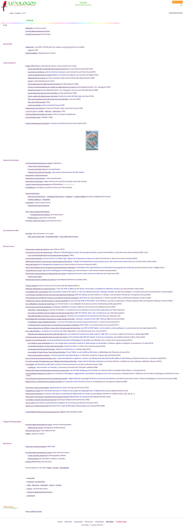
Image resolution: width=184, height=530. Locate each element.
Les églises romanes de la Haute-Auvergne (41, 400)
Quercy (51, 485)
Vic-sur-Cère (30, 403)
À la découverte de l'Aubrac (40, 215)
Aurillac (41, 111)
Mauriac (48, 111)
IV (131, 394)
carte (30, 50)
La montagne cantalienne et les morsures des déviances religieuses (50, 295)
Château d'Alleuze (34, 199)
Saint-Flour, (38, 310)
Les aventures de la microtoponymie (39, 252)
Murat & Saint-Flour (33, 431)
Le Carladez (30, 364)
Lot (54, 358)
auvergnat (30, 478)
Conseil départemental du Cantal (38, 31)
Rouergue (35, 485)
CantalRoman (31, 187)
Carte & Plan (7, 44)
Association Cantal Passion (35, 178)
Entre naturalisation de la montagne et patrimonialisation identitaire (50, 267)
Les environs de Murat (36, 72)
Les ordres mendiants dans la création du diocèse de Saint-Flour (51, 313)
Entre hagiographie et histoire (39, 355)
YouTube (29, 233)
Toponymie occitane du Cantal (37, 249)
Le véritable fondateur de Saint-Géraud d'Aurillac (45, 346)
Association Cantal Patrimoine (37, 175)
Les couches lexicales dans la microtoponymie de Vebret (48, 255)
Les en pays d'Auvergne (39, 343)
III (129, 394)
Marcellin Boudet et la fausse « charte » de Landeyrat (47, 316)
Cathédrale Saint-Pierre (55, 196)
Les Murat (31, 367)
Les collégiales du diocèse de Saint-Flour (40, 304)
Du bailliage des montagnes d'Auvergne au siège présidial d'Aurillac (50, 319)
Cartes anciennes (9, 63)
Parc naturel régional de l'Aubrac (38, 212)
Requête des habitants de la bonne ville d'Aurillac (45, 334)
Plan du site (89, 522)
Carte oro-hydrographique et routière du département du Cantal (51, 87)
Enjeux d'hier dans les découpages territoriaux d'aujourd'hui (48, 370)
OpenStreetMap (31, 53)
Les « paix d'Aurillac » (33, 331)
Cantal (30, 81)
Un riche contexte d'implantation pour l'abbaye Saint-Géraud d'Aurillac (51, 361)
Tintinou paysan (31, 286)
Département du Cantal (36, 78)
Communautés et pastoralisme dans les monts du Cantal (46, 337)
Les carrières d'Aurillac (34, 258)
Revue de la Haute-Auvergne (36, 446)
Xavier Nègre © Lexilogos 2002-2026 (92, 525)
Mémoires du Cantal (35, 428)
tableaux (69, 196)
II (147, 252)
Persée (55, 468)
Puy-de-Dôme (40, 482)
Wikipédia (29, 28)
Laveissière (30, 203)
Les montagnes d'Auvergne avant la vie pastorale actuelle (46, 378)
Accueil (60, 522)
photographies (33, 459)
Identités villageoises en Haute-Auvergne (40, 289)
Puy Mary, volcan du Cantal (35, 221)
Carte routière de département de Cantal (43, 96)
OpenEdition (64, 468)
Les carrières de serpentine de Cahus (39, 358)
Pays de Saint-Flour (33, 193)
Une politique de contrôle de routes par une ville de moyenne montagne (52, 298)
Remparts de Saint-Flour (37, 196)
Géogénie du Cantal (33, 391)
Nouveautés (78, 522)
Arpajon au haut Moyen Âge (36, 340)
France (12, 13)
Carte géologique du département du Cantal (44, 84)
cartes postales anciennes (37, 455)
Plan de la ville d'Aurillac (36, 102)
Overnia (29, 462)
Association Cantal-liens (34, 181)
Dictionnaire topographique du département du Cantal (46, 273)
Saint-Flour (57, 111)
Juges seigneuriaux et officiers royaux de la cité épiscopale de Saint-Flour (54, 328)
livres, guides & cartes (34, 511)
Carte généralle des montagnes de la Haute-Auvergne (47, 69)
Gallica (28, 66)
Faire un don (177, 2)
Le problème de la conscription (37, 292)
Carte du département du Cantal (40, 75)
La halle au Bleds (80, 196)
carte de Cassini (68, 47)
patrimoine (31, 496)
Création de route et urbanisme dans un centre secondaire (47, 301)
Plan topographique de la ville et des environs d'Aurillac (48, 99)
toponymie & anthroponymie (38, 205)
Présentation (99, 522)
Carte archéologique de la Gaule (37, 123)
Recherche (68, 522)
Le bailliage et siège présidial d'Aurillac (42, 322)
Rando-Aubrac (33, 218)
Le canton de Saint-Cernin (37, 169)
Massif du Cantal (34, 90)
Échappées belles (52, 237)
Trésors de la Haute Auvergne (39, 166)
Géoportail (30, 47)
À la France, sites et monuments (37, 388)
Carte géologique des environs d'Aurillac (42, 93)
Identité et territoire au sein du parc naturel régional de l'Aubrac (49, 261)
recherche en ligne (35, 277)
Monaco (85, 370)
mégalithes (46, 199)
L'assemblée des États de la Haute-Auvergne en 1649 (45, 412)
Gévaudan (44, 485)
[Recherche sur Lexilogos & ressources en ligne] (181, 5)
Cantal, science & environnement (38, 184)
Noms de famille (32, 264)
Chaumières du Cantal (34, 270)
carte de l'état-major (33, 117)
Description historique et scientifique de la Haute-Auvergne (47, 397)
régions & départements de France (39, 492)
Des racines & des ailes (36, 237)
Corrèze (58, 485)
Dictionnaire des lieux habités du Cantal (40, 280)
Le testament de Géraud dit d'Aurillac (41, 349)
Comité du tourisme (33, 34)
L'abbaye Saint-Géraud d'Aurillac (39, 172)
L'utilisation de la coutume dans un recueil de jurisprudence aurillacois (53, 325)
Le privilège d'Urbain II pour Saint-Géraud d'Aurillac (46, 352)
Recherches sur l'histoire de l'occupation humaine (44, 382)
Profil (5, 25)
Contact (110, 522)
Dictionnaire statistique (34, 394)
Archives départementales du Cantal (39, 114)
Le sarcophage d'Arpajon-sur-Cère (38, 373)
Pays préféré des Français (69, 237)
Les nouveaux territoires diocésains (38, 307)
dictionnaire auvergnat (175, 13)
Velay (29, 485)
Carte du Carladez (34, 105)
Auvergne (18, 13)
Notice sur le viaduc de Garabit (37, 406)
